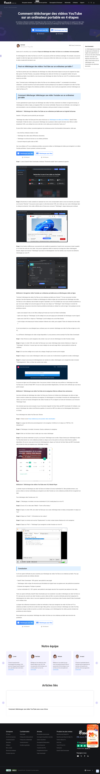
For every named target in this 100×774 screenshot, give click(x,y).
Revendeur (8, 742)
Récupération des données (43, 734)
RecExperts (59, 747)
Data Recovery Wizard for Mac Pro (65, 737)
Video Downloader (12, 7)
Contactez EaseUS (10, 739)
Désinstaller (22, 734)
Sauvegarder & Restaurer (55, 2)
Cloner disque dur (41, 745)
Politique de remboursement (26, 737)
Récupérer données (27, 2)
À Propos (8, 734)
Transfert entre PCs (41, 747)
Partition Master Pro (61, 739)
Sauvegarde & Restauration (43, 742)
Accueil (5, 7)
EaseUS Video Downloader (63, 750)
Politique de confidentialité (26, 739)
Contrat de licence (24, 742)
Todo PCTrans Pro (61, 745)
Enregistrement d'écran (42, 750)
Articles (39, 731)
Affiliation (8, 745)
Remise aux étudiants (11, 750)
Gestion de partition (41, 739)
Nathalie (22, 45)
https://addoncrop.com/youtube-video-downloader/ (41, 418)
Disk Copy (59, 742)
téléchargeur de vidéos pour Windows (59, 119)
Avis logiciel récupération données (45, 737)
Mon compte (9, 747)
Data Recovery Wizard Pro (63, 734)
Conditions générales (25, 745)
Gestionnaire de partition (40, 2)
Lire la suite (11, 669)
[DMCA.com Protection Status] (15, 770)
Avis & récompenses (11, 737)
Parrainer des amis (10, 753)
